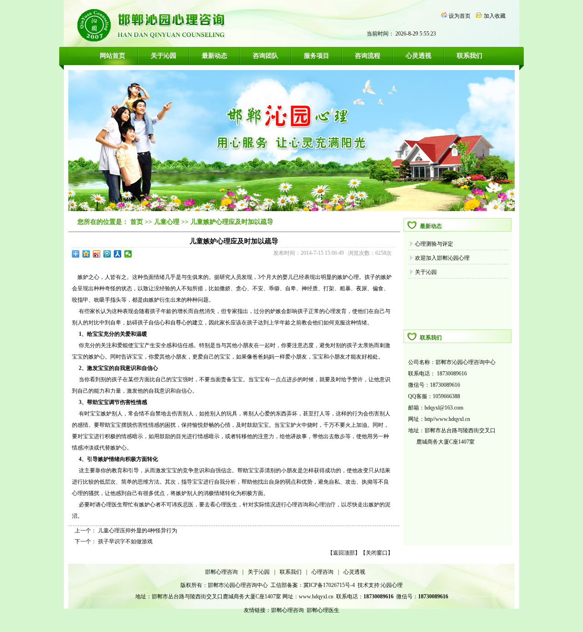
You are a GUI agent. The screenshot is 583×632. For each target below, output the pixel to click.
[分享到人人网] (118, 254)
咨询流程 (367, 55)
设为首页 (459, 16)
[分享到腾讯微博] (107, 254)
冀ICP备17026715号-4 (329, 585)
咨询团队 (265, 55)
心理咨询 (322, 572)
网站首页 (112, 55)
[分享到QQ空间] (86, 254)
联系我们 (469, 55)
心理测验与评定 (434, 244)
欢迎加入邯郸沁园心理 (442, 258)
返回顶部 (344, 553)
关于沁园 (163, 55)
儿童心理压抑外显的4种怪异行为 (137, 530)
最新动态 (214, 55)
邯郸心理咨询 (221, 572)
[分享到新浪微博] (97, 254)
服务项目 (316, 55)
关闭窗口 (377, 553)
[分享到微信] (128, 254)
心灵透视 (418, 55)
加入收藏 (495, 16)
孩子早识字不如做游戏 (125, 541)
